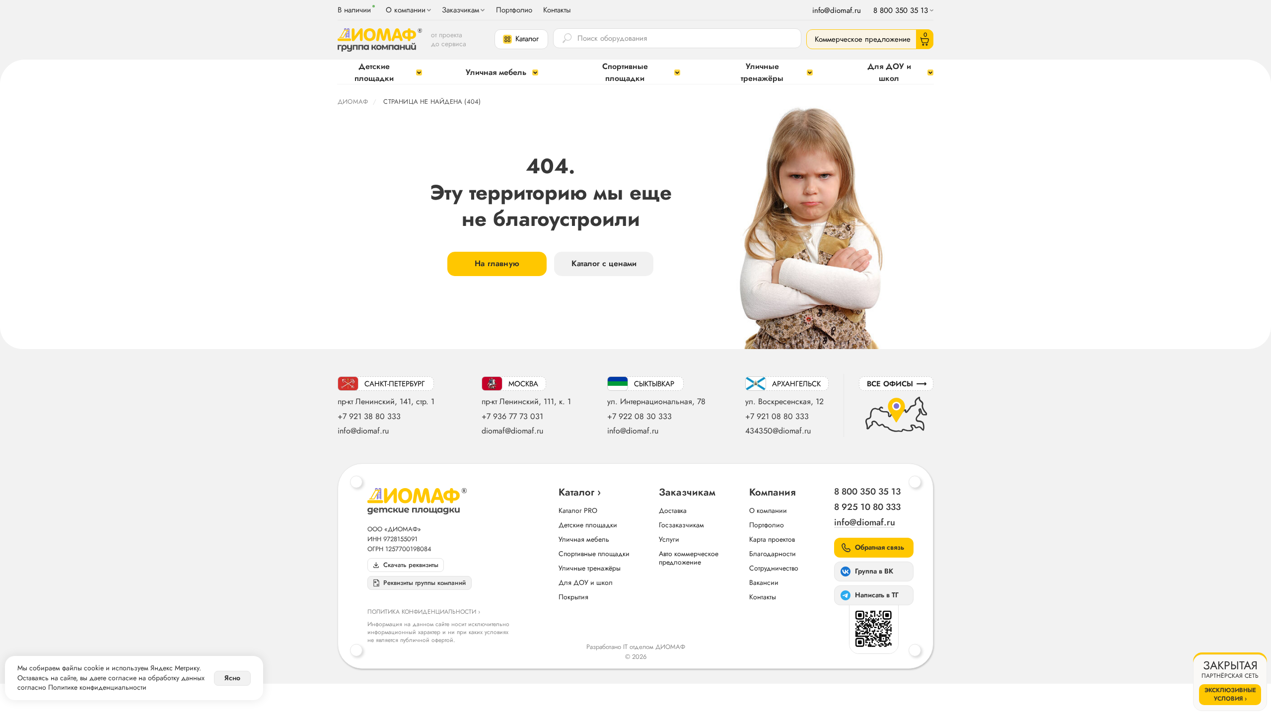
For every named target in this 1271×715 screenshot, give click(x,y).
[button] (521, 39)
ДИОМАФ (353, 101)
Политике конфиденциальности (97, 687)
